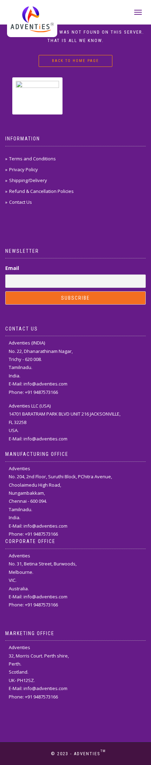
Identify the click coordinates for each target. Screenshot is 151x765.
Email (12, 268)
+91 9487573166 (41, 392)
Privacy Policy (23, 169)
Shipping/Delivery (28, 180)
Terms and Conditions (32, 158)
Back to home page (75, 60)
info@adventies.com (45, 384)
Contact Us (20, 202)
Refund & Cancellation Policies (41, 191)
